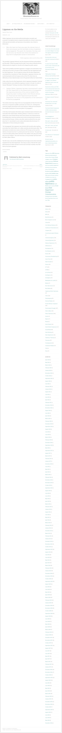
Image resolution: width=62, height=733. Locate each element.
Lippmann (5, 151)
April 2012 (47, 520)
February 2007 (48, 664)
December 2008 (48, 605)
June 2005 (47, 717)
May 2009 (47, 592)
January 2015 (48, 509)
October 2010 (48, 546)
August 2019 (48, 429)
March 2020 (47, 418)
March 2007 (47, 661)
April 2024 (47, 359)
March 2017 (47, 455)
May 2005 (47, 720)
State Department (49, 334)
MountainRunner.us (31, 16)
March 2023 (47, 365)
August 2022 (48, 381)
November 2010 (48, 544)
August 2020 (48, 410)
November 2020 (48, 407)
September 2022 (48, 378)
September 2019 (48, 426)
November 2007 (48, 640)
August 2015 (47, 490)
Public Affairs (48, 310)
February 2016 (48, 477)
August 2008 (48, 616)
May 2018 (47, 447)
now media (52, 173)
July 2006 (47, 682)
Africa (51, 153)
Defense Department (50, 243)
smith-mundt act (52, 185)
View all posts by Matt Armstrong (16, 159)
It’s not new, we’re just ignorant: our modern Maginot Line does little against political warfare (52, 50)
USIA (46, 200)
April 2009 (47, 594)
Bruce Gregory (52, 157)
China (56, 157)
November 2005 (48, 704)
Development (48, 248)
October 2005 (48, 706)
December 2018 (48, 442)
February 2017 (48, 458)
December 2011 (48, 530)
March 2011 (47, 533)
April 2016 (47, 471)
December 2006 (48, 669)
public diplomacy (49, 182)
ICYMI (46, 269)
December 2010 (48, 541)
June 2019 (47, 434)
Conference (50, 159)
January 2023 (48, 370)
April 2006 (47, 690)
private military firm (53, 177)
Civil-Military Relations (50, 225)
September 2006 (49, 677)
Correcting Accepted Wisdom (51, 233)
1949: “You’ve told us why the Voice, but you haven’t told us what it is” (11, 165)
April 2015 (47, 501)
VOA (48, 200)
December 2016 (48, 463)
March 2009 (47, 597)
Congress (55, 159)
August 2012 (47, 512)
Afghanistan (47, 153)
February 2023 (48, 367)
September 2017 (48, 450)
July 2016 (47, 466)
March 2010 (47, 565)
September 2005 (48, 709)
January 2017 (48, 461)
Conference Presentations (51, 227)
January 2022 (48, 389)
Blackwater (57, 153)
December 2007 (48, 637)
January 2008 (48, 634)
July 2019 (47, 431)
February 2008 (48, 632)
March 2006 (47, 693)
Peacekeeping (48, 298)
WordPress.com (17, 729)
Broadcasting (47, 155)
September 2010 (48, 549)
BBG (53, 153)
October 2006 (48, 674)
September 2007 (48, 645)
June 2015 (47, 496)
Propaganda (47, 179)
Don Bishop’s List (49, 251)
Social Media (48, 329)
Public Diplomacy (49, 313)
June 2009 (47, 589)
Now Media (47, 288)
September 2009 (49, 581)
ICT (46, 267)
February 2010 (48, 568)
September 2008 (49, 613)
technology (47, 196)
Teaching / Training (49, 337)
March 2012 (47, 522)
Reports (47, 318)
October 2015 (48, 485)
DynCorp (49, 165)
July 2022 (47, 383)
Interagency (48, 277)
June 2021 (47, 397)
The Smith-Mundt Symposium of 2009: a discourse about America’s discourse (52, 109)
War (46, 351)
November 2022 (48, 373)
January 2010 (48, 570)
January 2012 (48, 528)
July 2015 (47, 493)
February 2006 (48, 696)
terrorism (50, 196)
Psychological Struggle (50, 308)
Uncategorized (48, 343)
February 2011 (48, 536)
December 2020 (48, 405)
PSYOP (52, 179)
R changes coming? (49, 97)
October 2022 (48, 375)
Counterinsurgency (49, 237)
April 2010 (47, 562)
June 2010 (47, 557)
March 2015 (47, 504)
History (47, 264)
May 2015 (47, 498)
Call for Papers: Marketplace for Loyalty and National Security (33, 165)
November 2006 (48, 672)
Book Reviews (48, 217)
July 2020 (47, 413)
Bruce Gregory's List (49, 219)
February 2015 (48, 506)
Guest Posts (48, 259)
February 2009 (48, 600)
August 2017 (47, 453)
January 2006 (48, 698)
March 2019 (47, 437)
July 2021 (47, 394)
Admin (46, 209)
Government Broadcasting (51, 256)
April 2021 (47, 399)
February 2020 (48, 421)
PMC (46, 175)
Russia (46, 321)
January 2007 (48, 666)
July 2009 (47, 586)
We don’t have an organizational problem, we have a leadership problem (51, 141)
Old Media (56, 173)
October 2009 (48, 578)
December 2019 (48, 423)
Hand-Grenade (48, 261)
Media (8, 149)
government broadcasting (53, 167)
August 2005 (48, 712)
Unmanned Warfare (49, 345)
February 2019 (48, 439)
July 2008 (47, 618)
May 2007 (47, 656)
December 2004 (48, 723)
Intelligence (48, 275)
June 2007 (47, 653)
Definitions (47, 245)
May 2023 (47, 362)
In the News (48, 272)
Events (46, 253)
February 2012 (48, 525)
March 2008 (47, 629)
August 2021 (47, 391)
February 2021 (48, 402)
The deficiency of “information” (52, 134)
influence (46, 169)
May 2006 (47, 688)
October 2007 (48, 642)
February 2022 (48, 386)
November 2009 (48, 576)
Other (46, 295)
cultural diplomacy (49, 161)
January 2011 (48, 538)
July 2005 (47, 715)
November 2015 (48, 482)
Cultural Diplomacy (49, 240)
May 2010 (47, 560)
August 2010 (48, 552)
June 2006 (47, 685)
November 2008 (48, 608)
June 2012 (47, 514)
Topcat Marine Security (52, 198)
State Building (48, 332)
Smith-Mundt (48, 324)
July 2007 (47, 650)
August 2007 (48, 648)
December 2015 (48, 479)
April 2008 (47, 626)
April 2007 (47, 658)
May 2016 (47, 469)
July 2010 (47, 554)
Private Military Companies (51, 303)
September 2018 (48, 445)
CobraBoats (47, 159)
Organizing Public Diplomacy (51, 291)
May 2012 (47, 517)
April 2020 (47, 415)
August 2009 (48, 584)
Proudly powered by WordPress (9, 728)
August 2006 (48, 680)
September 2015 (48, 487)
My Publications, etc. (17, 23)
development (55, 163)
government (47, 167)
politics (49, 175)
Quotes (46, 316)
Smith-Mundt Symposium (51, 326)
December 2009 (48, 573)
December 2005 (48, 701)
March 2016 (47, 474)
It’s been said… (48, 130)
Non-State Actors (49, 285)
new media (54, 171)
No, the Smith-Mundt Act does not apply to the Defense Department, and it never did (52, 80)
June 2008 (47, 621)
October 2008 (48, 610)
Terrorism (47, 340)
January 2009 (48, 602)
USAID (57, 198)
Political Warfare (49, 301)
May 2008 (47, 624)
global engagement (54, 165)
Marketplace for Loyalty (50, 280)
